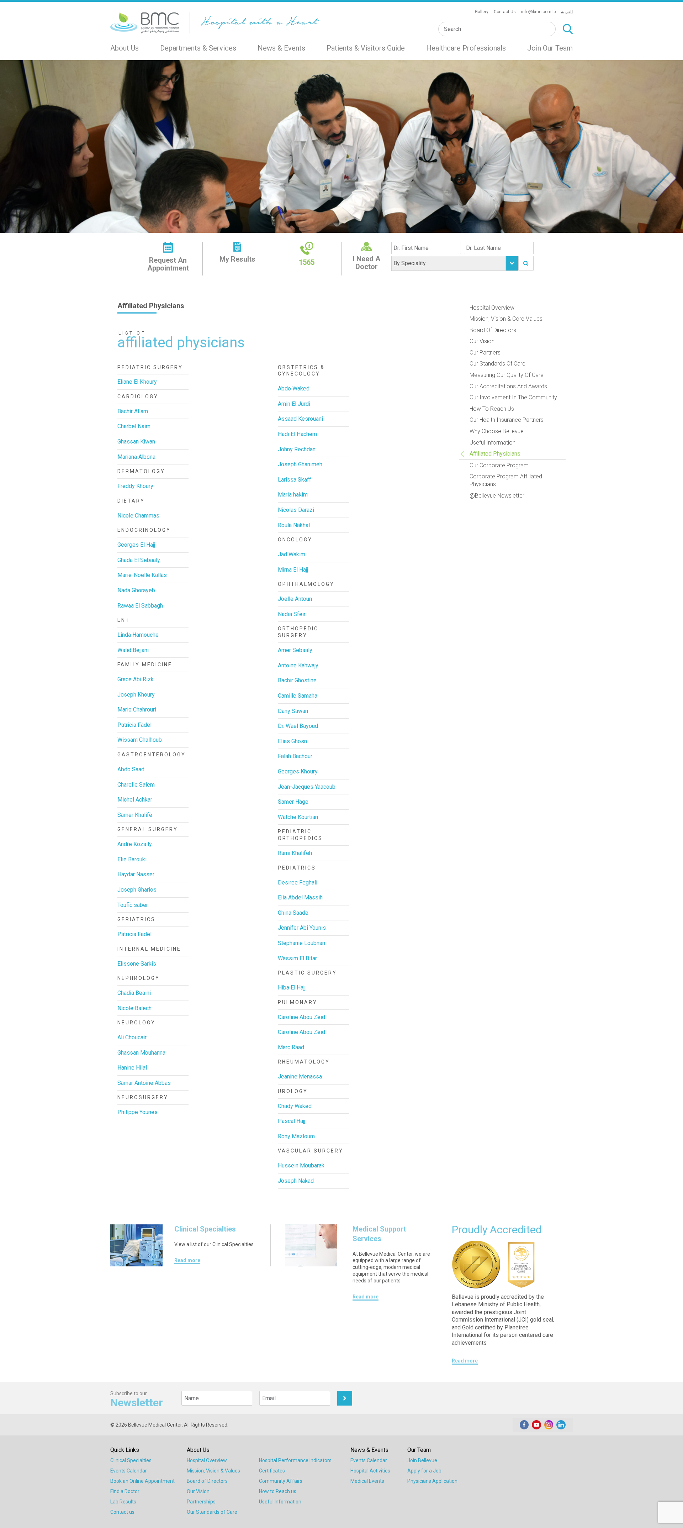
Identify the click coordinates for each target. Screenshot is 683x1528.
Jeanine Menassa (300, 1076)
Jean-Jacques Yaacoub (306, 786)
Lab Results (123, 1502)
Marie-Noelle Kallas (142, 575)
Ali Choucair (132, 1037)
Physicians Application (432, 1481)
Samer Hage (293, 801)
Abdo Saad (130, 769)
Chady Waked (295, 1106)
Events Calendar (128, 1471)
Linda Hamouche (138, 634)
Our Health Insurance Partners (507, 419)
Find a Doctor (124, 1491)
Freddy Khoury (135, 486)
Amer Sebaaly (295, 650)
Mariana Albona (136, 456)
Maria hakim (293, 494)
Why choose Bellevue (497, 431)
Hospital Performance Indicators (295, 1460)
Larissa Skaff (294, 479)
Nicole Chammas (138, 515)
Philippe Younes (137, 1112)
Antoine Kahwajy (298, 665)
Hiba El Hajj (292, 987)
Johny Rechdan (297, 449)
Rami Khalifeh (295, 853)
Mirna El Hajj (293, 569)
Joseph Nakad (296, 1180)
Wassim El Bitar (297, 958)
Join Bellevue (422, 1460)
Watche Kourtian (298, 817)
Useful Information (492, 442)
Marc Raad (291, 1047)
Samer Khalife (134, 815)
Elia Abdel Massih (300, 897)
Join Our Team (550, 48)
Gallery (481, 11)
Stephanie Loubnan (301, 943)
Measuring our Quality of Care (507, 375)
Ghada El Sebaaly (138, 560)
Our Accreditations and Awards (508, 386)
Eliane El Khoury (137, 381)
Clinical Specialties (131, 1460)
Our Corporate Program (499, 465)
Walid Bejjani (133, 650)
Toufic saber (132, 905)
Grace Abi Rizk (135, 679)
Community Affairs (280, 1481)
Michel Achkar (134, 799)
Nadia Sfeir (292, 614)
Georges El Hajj (136, 544)
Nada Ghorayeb (136, 590)
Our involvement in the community (513, 397)
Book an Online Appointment (142, 1481)
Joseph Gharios (137, 889)
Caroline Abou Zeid (301, 1017)
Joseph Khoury (136, 694)
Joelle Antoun (295, 598)
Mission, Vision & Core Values (506, 318)
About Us (124, 48)
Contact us (122, 1512)
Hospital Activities (370, 1471)
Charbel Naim (133, 426)
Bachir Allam (132, 411)
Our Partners (485, 352)
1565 (306, 262)
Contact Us (505, 11)
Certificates (272, 1471)
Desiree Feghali (297, 882)
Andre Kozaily (134, 844)
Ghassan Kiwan (136, 441)
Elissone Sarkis (136, 963)
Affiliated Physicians (495, 453)
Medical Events (367, 1481)
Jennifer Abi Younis (302, 927)
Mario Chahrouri (136, 709)
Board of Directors (493, 330)
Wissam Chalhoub (139, 739)
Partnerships (201, 1502)
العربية (567, 11)
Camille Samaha (297, 695)
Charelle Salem (136, 784)
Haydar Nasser (135, 874)
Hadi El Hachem (297, 434)
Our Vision (482, 341)
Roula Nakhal (294, 525)
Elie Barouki (132, 859)
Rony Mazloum (296, 1136)
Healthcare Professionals (466, 48)
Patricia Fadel (134, 724)
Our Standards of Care (497, 363)
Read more (187, 1260)
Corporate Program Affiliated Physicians (506, 480)
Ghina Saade (293, 912)
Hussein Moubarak (301, 1165)
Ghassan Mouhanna (141, 1052)
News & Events (281, 48)
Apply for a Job (424, 1471)
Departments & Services (198, 48)
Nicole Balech (134, 1008)
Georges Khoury (298, 771)
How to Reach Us (492, 408)
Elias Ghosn (292, 741)
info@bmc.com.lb (538, 11)
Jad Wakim (291, 554)
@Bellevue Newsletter (497, 495)
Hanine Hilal (132, 1067)
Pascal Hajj (291, 1121)
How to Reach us (277, 1491)
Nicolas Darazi (296, 509)
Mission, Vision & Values (213, 1471)
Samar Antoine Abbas (144, 1083)
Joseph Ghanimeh (300, 464)
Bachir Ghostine (297, 680)
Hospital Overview (492, 307)
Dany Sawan (293, 711)
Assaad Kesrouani (300, 418)
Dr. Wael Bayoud (298, 726)
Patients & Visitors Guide (366, 48)
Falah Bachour (295, 756)
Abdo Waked (293, 388)
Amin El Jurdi (294, 403)
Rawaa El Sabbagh (140, 605)
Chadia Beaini (134, 992)
